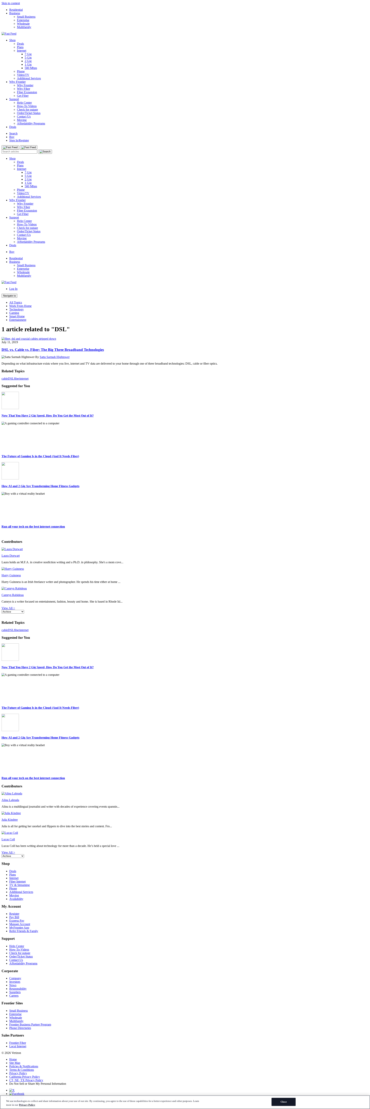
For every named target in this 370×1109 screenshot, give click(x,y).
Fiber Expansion (27, 92)
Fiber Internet (17, 881)
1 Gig (28, 64)
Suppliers (15, 992)
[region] (185, 1102)
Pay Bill (14, 917)
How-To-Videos (19, 949)
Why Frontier (17, 81)
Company (15, 978)
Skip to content (11, 3)
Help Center (24, 102)
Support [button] (8, 939)
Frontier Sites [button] (12, 1003)
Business (14, 13)
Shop (12, 40)
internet (24, 378)
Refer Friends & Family (23, 931)
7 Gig (28, 54)
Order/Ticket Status (28, 113)
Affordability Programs (31, 123)
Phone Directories (20, 1028)
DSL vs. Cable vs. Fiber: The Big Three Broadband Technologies (53, 350)
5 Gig (28, 57)
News (12, 985)
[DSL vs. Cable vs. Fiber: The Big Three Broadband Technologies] (29, 338)
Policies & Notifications (23, 1066)
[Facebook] (16, 1093)
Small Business (26, 16)
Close (284, 1101)
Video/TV (23, 75)
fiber (16, 378)
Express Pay (16, 920)
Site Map (14, 1062)
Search (13, 133)
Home (13, 1059)
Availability (16, 898)
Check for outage (27, 109)
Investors (14, 981)
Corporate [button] (10, 971)
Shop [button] (6, 864)
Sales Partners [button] (13, 1035)
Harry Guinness (11, 575)
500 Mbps (31, 68)
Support (14, 99)
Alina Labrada (10, 800)
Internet (21, 50)
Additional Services (29, 78)
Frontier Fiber (17, 1042)
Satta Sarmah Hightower (55, 357)
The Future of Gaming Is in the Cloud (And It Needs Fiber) (40, 456)
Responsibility (18, 988)
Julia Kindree (10, 819)
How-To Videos (27, 106)
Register (14, 913)
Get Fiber (23, 95)
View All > (8, 608)
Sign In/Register (19, 140)
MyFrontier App (19, 927)
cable (5, 378)
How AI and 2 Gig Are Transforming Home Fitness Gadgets (40, 486)
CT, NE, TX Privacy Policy (26, 1080)
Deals (20, 43)
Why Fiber (23, 88)
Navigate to (9, 295)
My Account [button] (11, 906)
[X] (12, 1090)
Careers (13, 995)
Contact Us (24, 116)
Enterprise (23, 20)
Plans (20, 47)
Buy (11, 137)
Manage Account (19, 924)
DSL (11, 378)
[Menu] (10, 147)
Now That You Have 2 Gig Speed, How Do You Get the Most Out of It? (48, 415)
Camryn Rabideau (13, 595)
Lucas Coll (8, 839)
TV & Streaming (19, 885)
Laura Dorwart (11, 555)
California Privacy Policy (24, 1076)
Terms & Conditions (21, 1069)
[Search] (45, 152)
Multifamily (24, 27)
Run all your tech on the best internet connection (33, 526)
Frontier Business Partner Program (30, 1024)
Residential (16, 9)
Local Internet (17, 1046)
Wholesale (23, 23)
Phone (21, 71)
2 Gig (28, 61)
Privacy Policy (18, 1073)
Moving (22, 120)
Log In (13, 288)
